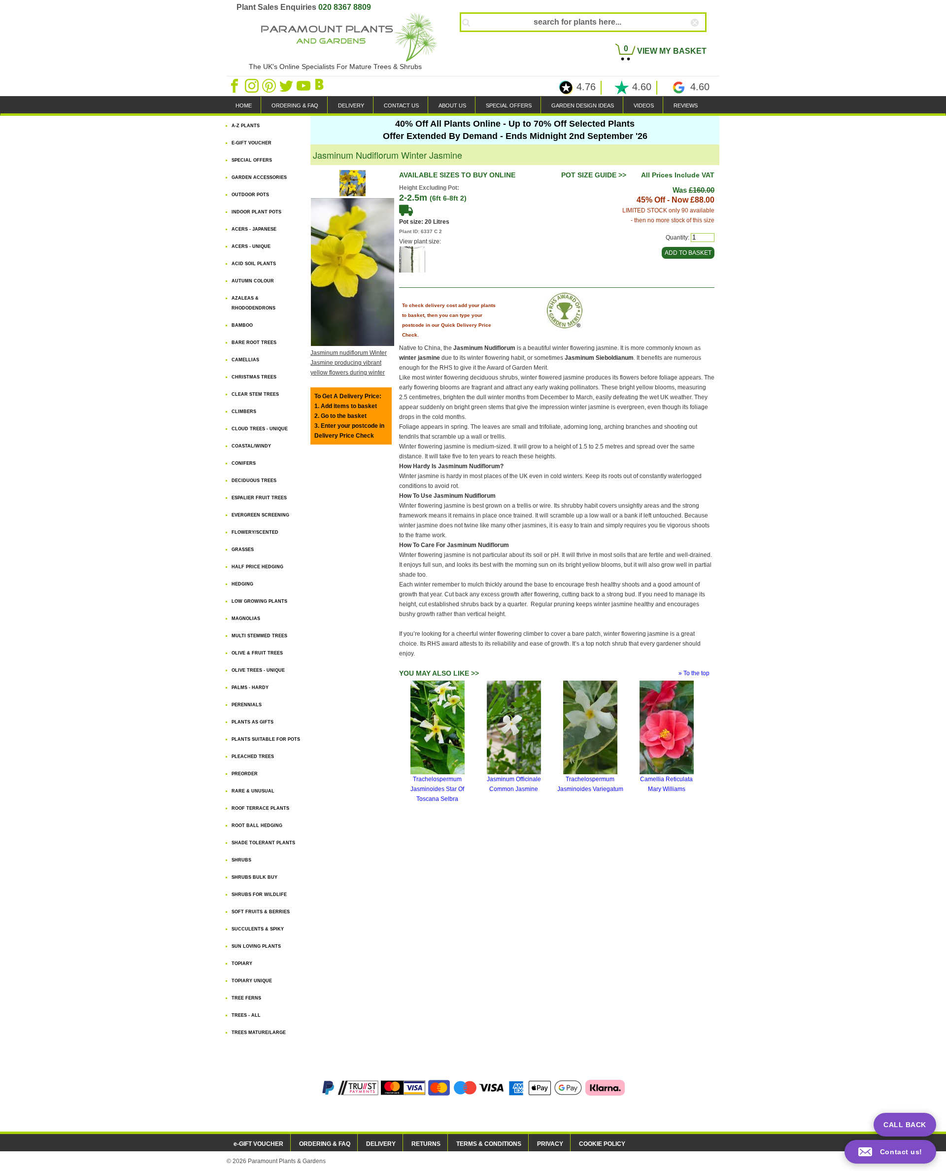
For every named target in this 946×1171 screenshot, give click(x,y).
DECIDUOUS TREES (254, 480)
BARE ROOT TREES (254, 342)
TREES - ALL (246, 1015)
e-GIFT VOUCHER (258, 1143)
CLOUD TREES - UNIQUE (260, 428)
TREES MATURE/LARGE (259, 1032)
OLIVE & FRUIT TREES (257, 653)
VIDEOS (644, 105)
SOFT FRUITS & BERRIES (261, 911)
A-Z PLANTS (246, 125)
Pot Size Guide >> (593, 175)
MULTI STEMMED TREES (259, 635)
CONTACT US (401, 105)
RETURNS (425, 1143)
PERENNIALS (247, 704)
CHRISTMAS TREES (254, 377)
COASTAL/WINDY (251, 446)
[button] (890, 1152)
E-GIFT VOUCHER (251, 142)
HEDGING (242, 584)
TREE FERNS (246, 998)
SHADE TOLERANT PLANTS (263, 842)
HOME (244, 105)
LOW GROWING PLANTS (259, 601)
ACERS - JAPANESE (254, 229)
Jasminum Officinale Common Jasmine (514, 784)
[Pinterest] (269, 85)
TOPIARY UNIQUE (252, 980)
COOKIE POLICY (602, 1143)
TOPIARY (242, 963)
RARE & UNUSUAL (253, 791)
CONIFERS (244, 463)
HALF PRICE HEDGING (257, 566)
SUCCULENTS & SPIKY (258, 929)
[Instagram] (252, 85)
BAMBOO (242, 325)
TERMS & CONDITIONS (488, 1143)
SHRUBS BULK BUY (254, 877)
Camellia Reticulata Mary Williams (666, 784)
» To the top (694, 673)
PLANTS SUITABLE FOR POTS (266, 739)
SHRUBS (241, 860)
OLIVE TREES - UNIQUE (258, 670)
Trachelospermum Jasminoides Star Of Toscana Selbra (437, 789)
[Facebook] (235, 85)
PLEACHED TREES (253, 756)
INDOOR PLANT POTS (256, 211)
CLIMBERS (244, 411)
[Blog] (321, 85)
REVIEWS (686, 105)
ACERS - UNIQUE (251, 246)
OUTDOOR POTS (250, 194)
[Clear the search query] (704, 38)
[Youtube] (304, 85)
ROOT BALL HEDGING (257, 825)
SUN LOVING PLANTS (256, 946)
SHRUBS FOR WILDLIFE (259, 894)
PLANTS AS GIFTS (252, 722)
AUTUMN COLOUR (253, 280)
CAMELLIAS (245, 359)
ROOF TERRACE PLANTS (260, 808)
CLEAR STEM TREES (255, 394)
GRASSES (243, 549)
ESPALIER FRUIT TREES (259, 497)
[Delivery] (406, 210)
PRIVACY (550, 1143)
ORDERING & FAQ (294, 105)
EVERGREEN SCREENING (260, 515)
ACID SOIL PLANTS (254, 263)
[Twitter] (287, 85)
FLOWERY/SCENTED (255, 532)
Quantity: (677, 237)
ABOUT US (452, 105)
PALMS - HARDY (250, 687)
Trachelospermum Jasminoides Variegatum (590, 784)
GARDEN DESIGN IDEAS (582, 105)
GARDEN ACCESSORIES (259, 177)
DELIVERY (351, 105)
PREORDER (245, 773)
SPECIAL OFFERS (509, 105)
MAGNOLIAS (246, 618)
